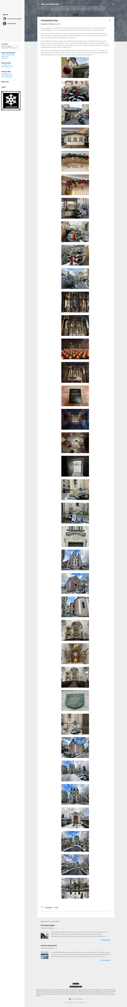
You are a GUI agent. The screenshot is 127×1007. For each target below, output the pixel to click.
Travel (56, 907)
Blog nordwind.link (50, 4)
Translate (14, 48)
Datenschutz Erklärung (75, 986)
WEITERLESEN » (106, 940)
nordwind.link (48, 907)
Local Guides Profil (7, 67)
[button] (110, 20)
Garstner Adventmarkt (49, 945)
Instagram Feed (6, 65)
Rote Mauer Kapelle (48, 925)
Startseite (4, 58)
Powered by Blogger (77, 999)
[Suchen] (113, 4)
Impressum (76, 984)
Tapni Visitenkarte (6, 77)
